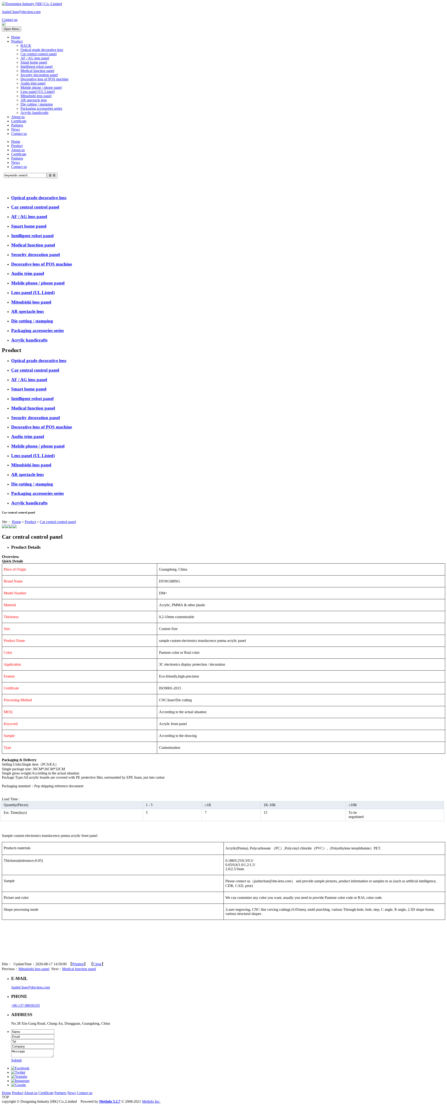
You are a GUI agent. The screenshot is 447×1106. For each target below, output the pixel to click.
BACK (25, 46)
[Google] (18, 1085)
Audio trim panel (32, 83)
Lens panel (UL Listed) (37, 92)
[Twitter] (18, 1072)
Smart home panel (33, 62)
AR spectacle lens (33, 100)
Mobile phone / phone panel (41, 87)
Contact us (19, 134)
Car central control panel (38, 54)
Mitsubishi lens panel (35, 96)
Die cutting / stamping (36, 104)
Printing (78, 964)
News (15, 129)
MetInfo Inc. (151, 1101)
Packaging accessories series (41, 108)
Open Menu (11, 29)
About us (18, 117)
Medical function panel (37, 71)
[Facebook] (20, 1068)
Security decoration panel (39, 75)
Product (17, 41)
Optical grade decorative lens (41, 50)
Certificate (18, 121)
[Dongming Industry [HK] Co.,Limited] (32, 4)
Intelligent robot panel (36, 66)
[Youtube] (19, 1077)
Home (15, 37)
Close (97, 964)
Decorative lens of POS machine (44, 79)
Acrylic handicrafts (34, 113)
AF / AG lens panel (34, 58)
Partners (17, 125)
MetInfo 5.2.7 (109, 1101)
